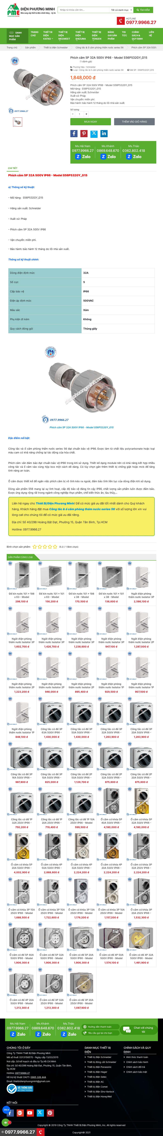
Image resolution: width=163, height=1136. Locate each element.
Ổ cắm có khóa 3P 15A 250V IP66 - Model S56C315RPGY (21, 913)
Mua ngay (90, 121)
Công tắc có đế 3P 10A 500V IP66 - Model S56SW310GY (51, 778)
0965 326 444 (38, 1077)
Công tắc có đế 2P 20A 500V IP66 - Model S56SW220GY (141, 778)
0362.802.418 (133, 151)
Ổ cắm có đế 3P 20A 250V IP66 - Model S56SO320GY (81, 1003)
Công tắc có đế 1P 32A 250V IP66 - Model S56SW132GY (21, 823)
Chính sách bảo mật (136, 1072)
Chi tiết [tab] (12, 168)
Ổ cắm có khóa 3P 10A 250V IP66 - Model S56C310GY (111, 913)
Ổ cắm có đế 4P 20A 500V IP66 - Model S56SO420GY (22, 1003)
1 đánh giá (86, 61)
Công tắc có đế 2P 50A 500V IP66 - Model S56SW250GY (81, 778)
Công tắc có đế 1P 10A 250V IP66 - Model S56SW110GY (81, 823)
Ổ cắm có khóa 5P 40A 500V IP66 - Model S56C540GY (111, 823)
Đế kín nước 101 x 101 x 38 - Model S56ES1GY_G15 (111, 597)
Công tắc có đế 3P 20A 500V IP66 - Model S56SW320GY (141, 732)
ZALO (6, 1110)
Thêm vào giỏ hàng (134, 121)
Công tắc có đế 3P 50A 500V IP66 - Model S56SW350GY (81, 732)
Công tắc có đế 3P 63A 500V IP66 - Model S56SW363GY (51, 732)
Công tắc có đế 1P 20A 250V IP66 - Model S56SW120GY (51, 823)
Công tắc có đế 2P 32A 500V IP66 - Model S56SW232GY (111, 778)
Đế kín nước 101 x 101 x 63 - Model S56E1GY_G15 (51, 597)
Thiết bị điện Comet (97, 1086)
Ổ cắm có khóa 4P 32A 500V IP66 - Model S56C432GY (81, 868)
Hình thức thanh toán (137, 1057)
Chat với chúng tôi (143, 1029)
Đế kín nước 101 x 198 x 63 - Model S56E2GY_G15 (21, 597)
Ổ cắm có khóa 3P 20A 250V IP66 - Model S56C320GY (141, 913)
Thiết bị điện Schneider (99, 1057)
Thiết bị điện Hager (97, 1072)
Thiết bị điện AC (95, 1081)
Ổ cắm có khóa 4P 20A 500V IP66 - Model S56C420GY (111, 868)
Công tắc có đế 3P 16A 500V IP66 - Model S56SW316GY (21, 778)
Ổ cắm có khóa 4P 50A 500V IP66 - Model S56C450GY (51, 868)
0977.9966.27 (83, 151)
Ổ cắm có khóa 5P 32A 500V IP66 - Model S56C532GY (141, 823)
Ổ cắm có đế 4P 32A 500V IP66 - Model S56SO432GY (141, 958)
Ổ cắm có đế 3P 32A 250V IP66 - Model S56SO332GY (52, 1003)
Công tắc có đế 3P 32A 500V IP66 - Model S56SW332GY (111, 732)
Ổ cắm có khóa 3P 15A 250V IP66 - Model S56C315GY (51, 913)
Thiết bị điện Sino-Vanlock (100, 1091)
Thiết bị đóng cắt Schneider (101, 1062)
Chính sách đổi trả (135, 1067)
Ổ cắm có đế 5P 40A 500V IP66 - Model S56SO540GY (22, 958)
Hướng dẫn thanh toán (99, 1026)
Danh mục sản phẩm (15, 36)
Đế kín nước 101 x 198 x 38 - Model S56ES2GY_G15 (81, 597)
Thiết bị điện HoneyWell (99, 1096)
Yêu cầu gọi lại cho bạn (100, 1033)
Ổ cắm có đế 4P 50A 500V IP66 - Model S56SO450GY (111, 958)
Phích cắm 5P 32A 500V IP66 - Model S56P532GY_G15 (81, 427)
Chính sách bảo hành (137, 1062)
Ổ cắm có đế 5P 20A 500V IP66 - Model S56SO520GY (81, 958)
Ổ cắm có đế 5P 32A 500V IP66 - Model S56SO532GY (52, 958)
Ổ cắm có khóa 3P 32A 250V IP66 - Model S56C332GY (141, 868)
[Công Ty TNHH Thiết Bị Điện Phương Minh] (31, 10)
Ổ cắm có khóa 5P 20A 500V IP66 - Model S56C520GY (21, 868)
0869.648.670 (108, 151)
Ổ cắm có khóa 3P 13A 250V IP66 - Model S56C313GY (81, 913)
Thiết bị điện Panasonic (99, 1067)
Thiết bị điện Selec (96, 1076)
